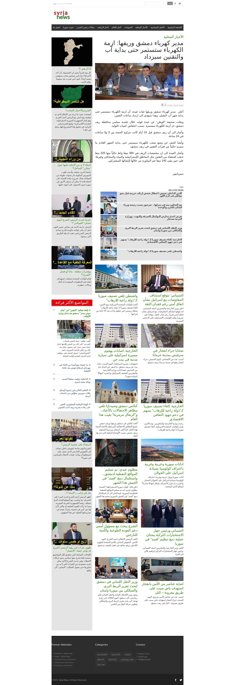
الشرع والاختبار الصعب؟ (78, 110)
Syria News (64, 680)
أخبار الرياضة (103, 27)
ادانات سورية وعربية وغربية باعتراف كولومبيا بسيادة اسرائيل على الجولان (164, 468)
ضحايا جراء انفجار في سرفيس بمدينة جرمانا (168, 353)
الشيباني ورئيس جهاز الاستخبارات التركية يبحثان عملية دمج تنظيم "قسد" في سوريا (164, 536)
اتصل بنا (56, 27)
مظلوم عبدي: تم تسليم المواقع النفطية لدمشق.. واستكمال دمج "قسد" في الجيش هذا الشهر (119, 476)
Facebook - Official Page (64, 654)
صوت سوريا (68, 27)
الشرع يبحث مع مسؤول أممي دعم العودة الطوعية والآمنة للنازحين (116, 530)
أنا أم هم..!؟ (85, 68)
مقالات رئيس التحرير (85, 27)
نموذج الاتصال (142, 657)
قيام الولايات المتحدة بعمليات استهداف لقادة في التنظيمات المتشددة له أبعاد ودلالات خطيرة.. (74, 282)
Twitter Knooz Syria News (64, 662)
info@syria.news (144, 660)
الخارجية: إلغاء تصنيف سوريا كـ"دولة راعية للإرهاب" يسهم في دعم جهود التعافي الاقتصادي (151, 241)
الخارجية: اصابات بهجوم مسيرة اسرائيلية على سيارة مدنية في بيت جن (117, 355)
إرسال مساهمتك (143, 654)
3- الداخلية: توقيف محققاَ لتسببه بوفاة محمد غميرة (76, 380)
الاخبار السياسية (157, 27)
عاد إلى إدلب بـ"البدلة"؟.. (78, 492)
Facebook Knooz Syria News (65, 660)
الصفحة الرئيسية (175, 27)
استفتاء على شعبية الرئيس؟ (76, 444)
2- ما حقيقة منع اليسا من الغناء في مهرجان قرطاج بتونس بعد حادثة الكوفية (74, 368)
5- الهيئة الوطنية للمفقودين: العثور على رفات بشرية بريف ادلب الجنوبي (74, 405)
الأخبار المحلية (141, 27)
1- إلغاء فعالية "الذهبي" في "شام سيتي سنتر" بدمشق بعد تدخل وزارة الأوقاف (74, 313)
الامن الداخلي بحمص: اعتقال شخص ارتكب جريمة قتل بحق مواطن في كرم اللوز (151, 194)
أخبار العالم (116, 27)
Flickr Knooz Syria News (63, 665)
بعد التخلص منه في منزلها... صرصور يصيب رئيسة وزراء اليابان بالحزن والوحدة (152, 206)
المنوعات (128, 27)
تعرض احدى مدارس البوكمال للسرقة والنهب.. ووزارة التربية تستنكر (153, 217)
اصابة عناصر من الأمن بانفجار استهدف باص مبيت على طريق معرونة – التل (162, 588)
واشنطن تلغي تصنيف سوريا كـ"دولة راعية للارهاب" (154, 251)
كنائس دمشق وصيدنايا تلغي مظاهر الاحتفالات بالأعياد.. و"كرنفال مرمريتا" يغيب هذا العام (118, 412)
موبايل (55, 3)
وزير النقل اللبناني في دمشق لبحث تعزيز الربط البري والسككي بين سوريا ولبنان (153, 229)
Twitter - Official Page (62, 657)
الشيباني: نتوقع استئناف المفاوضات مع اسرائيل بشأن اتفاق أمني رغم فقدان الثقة (163, 299)
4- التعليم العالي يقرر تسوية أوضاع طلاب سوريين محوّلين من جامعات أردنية (75, 393)
